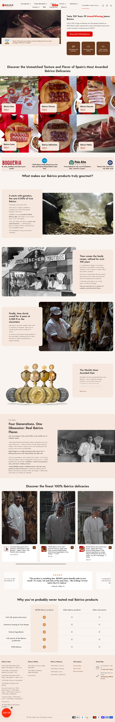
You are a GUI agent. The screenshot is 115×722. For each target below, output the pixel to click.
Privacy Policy (77, 666)
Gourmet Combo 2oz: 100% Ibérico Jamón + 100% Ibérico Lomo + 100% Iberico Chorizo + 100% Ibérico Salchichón (11, 691)
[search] (103, 5)
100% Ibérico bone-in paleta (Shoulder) (36, 667)
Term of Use (77, 669)
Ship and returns (78, 671)
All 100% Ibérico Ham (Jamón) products (10, 706)
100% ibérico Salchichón (58, 675)
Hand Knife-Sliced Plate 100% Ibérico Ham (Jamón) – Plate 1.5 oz (12, 676)
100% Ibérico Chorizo (57, 666)
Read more (83, 391)
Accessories (5, 702)
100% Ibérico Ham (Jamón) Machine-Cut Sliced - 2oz (10, 671)
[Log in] (107, 5)
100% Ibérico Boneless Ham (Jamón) (10, 684)
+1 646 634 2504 (107, 669)
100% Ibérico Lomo (56, 672)
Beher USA (35, 717)
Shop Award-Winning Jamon (80, 34)
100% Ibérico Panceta (57, 669)
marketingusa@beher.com (107, 678)
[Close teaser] (12, 708)
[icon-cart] (111, 5)
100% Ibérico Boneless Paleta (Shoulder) (35, 671)
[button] (6, 713)
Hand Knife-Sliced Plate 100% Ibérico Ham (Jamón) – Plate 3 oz (12, 667)
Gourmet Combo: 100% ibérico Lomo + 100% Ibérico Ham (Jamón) (12, 698)
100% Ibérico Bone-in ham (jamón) (12, 680)
